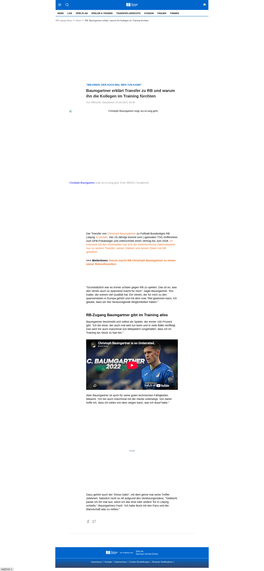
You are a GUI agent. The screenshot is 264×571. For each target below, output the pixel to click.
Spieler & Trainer (102, 13)
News (60, 13)
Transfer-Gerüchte (128, 13)
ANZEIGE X (6, 569)
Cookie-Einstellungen (139, 562)
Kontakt (108, 562)
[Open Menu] (60, 5)
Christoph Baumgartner (82, 182)
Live (69, 13)
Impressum (96, 562)
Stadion (149, 13)
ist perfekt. (102, 237)
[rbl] (111, 553)
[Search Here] (67, 5)
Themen (174, 13)
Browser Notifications (162, 562)
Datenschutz (121, 562)
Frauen (161, 13)
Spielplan (82, 13)
